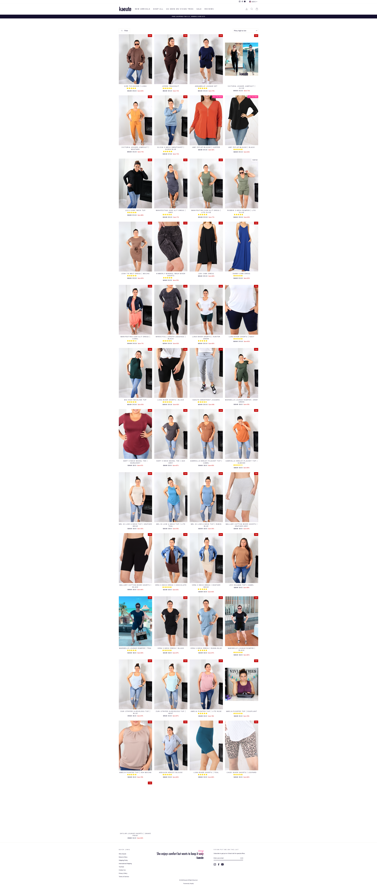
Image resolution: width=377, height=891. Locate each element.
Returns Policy (123, 857)
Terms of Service (124, 876)
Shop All (158, 9)
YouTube (121, 867)
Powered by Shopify (188, 883)
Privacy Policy (123, 873)
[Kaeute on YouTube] (222, 864)
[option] (188, 16)
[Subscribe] (242, 858)
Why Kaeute (122, 854)
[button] (131, 88)
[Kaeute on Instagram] (215, 864)
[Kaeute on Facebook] (218, 864)
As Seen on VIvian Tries (180, 9)
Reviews (209, 9)
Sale (199, 9)
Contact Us (122, 870)
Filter (126, 31)
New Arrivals (142, 9)
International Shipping (125, 863)
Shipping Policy (123, 860)
